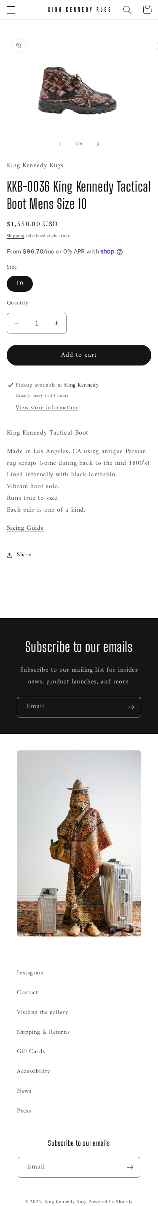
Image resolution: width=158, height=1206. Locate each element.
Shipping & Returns (43, 1032)
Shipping (15, 236)
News (24, 1091)
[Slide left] (60, 144)
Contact (27, 992)
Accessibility (33, 1071)
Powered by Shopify (110, 1202)
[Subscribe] (131, 707)
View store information (47, 407)
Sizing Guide (25, 528)
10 (20, 283)
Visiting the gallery (43, 1012)
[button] (11, 9)
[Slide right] (98, 144)
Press (24, 1110)
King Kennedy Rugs (65, 1202)
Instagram (30, 972)
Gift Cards (31, 1051)
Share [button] (24, 554)
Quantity (17, 303)
